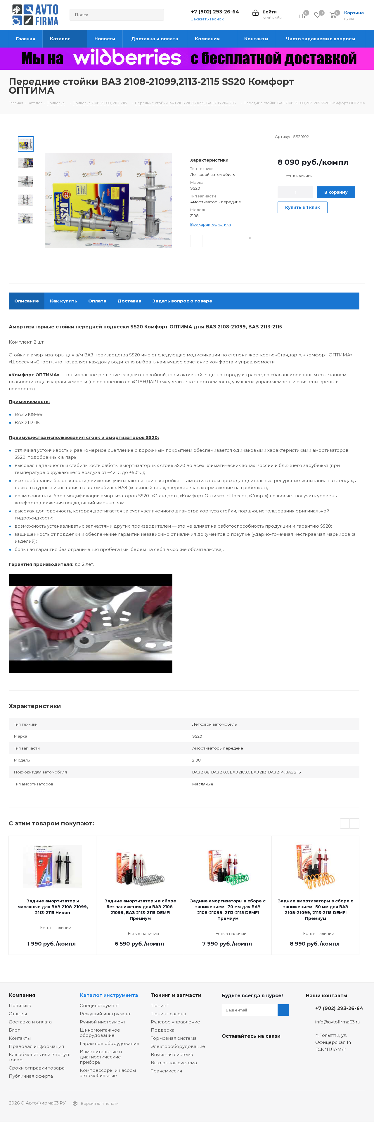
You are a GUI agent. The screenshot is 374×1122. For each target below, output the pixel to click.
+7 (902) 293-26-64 (215, 12)
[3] (204, 136)
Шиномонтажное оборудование (100, 1032)
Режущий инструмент (105, 1013)
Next (354, 824)
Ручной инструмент (102, 1022)
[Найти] (157, 15)
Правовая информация (36, 1046)
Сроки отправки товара (37, 1068)
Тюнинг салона (168, 1013)
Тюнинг (160, 1005)
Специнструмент (99, 1005)
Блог (14, 1030)
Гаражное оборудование (109, 1043)
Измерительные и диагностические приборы (101, 1057)
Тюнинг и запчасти (176, 995)
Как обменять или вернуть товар (39, 1057)
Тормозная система (174, 1038)
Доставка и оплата (30, 1022)
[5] (215, 136)
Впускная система (172, 1054)
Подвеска (162, 1030)
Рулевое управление (175, 1022)
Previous (345, 824)
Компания (22, 995)
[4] (209, 136)
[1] (193, 136)
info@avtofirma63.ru (337, 1022)
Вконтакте (227, 1050)
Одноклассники (257, 1050)
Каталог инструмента (109, 995)
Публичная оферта (31, 1076)
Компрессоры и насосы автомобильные (108, 1072)
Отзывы (18, 1013)
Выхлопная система (174, 1062)
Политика (20, 1005)
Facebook (242, 1050)
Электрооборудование (178, 1046)
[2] (198, 136)
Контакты (20, 1038)
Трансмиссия (166, 1071)
